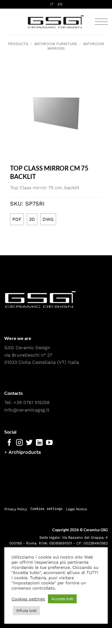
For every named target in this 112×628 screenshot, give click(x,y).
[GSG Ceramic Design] (56, 21)
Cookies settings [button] (46, 509)
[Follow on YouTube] (49, 443)
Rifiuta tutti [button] (26, 610)
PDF (17, 219)
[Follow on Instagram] (19, 443)
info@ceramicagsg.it (26, 410)
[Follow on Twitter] (29, 443)
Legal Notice (76, 509)
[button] (101, 22)
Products (18, 44)
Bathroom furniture (55, 44)
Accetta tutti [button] (62, 599)
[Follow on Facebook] (9, 443)
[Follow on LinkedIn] (39, 443)
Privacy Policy (15, 509)
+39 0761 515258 (31, 402)
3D (32, 219)
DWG (48, 219)
